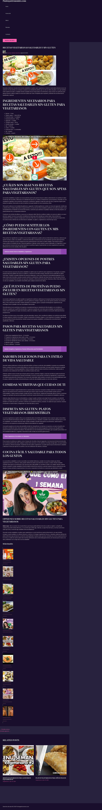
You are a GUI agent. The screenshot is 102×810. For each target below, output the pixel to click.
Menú (7, 20)
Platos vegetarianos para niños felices (51, 778)
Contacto (8, 34)
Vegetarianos (6, 781)
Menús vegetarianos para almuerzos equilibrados (17, 778)
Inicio (7, 6)
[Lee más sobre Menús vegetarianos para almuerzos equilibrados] (18, 760)
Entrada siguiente (5, 731)
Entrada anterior (5, 729)
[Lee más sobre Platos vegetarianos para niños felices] (51, 760)
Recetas (8, 27)
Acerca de (8, 13)
